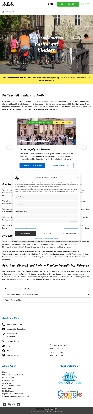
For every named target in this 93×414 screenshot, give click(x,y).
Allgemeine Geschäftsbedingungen (15, 396)
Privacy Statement (48, 238)
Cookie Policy (38, 238)
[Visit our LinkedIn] (18, 404)
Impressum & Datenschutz (12, 394)
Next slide (83, 146)
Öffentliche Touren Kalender (13, 375)
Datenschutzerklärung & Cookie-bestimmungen (46, 412)
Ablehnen (47, 233)
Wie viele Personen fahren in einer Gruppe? (21, 294)
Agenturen (6, 383)
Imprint (56, 238)
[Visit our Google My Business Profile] (9, 404)
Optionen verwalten (68, 234)
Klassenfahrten (8, 380)
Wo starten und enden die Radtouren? (19, 289)
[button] (77, 177)
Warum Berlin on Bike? (13, 300)
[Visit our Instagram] (13, 404)
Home (4, 372)
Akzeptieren (25, 233)
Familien (10, 12)
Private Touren (8, 377)
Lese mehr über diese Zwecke (71, 227)
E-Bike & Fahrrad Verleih (11, 385)
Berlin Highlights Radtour (35, 149)
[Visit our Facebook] (4, 404)
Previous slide (9, 146)
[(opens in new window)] (69, 372)
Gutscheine (6, 388)
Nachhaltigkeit (8, 391)
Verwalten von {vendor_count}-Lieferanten (25, 227)
